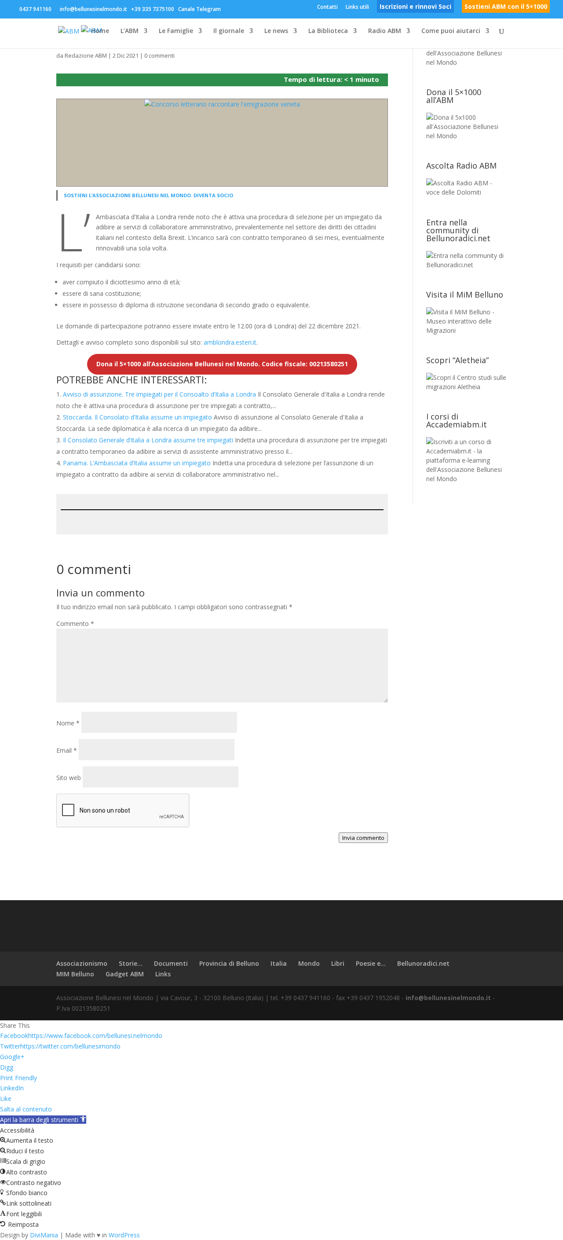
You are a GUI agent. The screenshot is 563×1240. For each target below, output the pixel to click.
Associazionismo (81, 963)
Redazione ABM (86, 55)
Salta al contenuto (26, 1109)
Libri (337, 963)
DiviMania (44, 1235)
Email (66, 750)
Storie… (131, 963)
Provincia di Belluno (229, 963)
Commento (75, 623)
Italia (279, 963)
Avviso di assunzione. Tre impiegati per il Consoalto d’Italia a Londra (159, 394)
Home (100, 31)
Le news (276, 31)
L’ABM (130, 31)
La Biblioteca (328, 31)
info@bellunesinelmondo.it (448, 997)
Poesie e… (371, 963)
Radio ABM (384, 31)
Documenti (171, 963)
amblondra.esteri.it (230, 342)
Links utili (357, 7)
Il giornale (228, 31)
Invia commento (363, 838)
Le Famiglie (176, 31)
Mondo (309, 963)
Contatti (327, 7)
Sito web (68, 777)
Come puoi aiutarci (450, 31)
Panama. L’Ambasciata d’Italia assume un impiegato (137, 463)
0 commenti (159, 55)
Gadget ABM (125, 974)
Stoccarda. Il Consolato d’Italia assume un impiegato (137, 417)
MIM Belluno (75, 974)
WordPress (124, 1235)
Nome (68, 723)
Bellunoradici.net (423, 963)
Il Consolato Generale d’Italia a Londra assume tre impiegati (148, 440)
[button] (43, 1119)
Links (163, 974)
